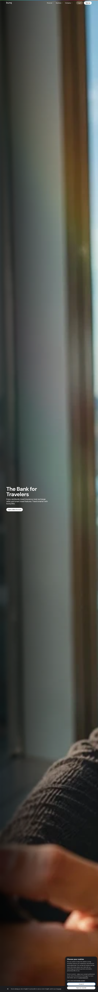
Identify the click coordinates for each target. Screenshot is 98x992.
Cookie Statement (83, 978)
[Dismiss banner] (7, 988)
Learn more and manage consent (76, 980)
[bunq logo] (9, 3)
